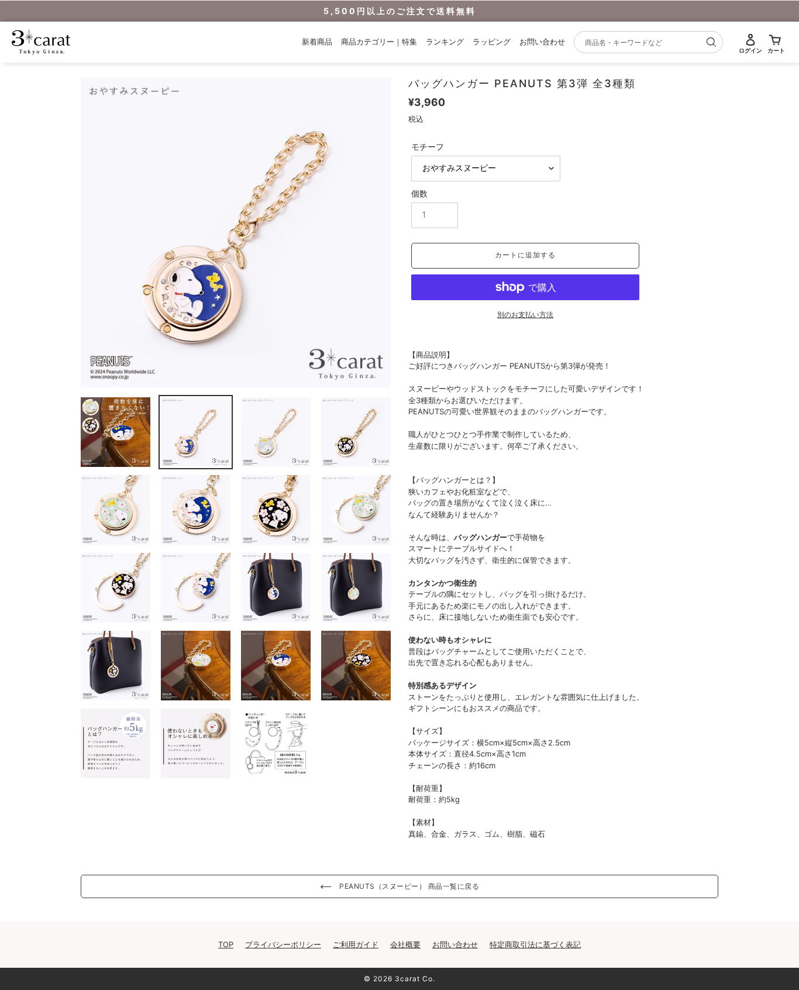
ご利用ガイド (355, 944)
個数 (419, 193)
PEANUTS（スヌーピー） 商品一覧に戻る (408, 886)
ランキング (445, 41)
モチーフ (427, 147)
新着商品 (317, 41)
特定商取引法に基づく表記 (535, 944)
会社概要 (405, 944)
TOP (225, 944)
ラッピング (492, 41)
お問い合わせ (542, 41)
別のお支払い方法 (525, 314)
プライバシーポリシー (283, 944)
